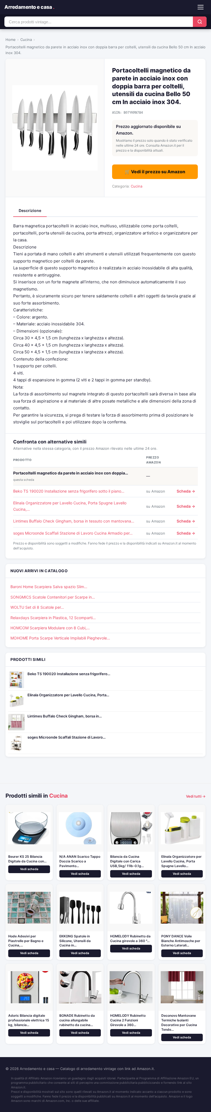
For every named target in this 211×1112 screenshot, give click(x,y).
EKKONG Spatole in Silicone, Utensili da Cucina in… (75, 941)
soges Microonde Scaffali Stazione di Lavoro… (66, 737)
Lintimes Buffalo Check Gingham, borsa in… (64, 716)
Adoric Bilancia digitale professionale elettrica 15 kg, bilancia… (28, 1020)
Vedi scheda (29, 869)
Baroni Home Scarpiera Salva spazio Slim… (48, 586)
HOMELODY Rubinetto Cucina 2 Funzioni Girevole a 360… (128, 1020)
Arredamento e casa (29, 7)
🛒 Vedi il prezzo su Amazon (155, 171)
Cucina (26, 39)
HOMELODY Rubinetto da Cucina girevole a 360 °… (130, 938)
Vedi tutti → (196, 796)
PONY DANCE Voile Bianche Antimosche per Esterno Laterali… (180, 941)
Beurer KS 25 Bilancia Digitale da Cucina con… (27, 858)
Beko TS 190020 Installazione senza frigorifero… (68, 674)
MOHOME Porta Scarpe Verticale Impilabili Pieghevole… (60, 638)
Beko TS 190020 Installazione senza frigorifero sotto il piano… (68, 491)
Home (10, 39)
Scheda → (186, 491)
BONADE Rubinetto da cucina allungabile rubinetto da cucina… (77, 1020)
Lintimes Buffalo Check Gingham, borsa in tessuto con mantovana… (73, 521)
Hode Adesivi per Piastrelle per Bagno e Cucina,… (25, 941)
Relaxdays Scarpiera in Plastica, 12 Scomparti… (53, 617)
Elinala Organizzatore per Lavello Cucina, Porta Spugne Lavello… (181, 861)
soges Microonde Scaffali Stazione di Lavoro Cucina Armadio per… (73, 533)
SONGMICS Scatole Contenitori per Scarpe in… (52, 597)
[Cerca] (200, 21)
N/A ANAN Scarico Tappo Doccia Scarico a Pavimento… (79, 861)
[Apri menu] (201, 7)
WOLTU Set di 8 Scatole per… (37, 607)
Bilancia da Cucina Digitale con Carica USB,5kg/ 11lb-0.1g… (127, 861)
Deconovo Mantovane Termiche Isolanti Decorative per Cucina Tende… (179, 1022)
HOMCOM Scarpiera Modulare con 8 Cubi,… (50, 627)
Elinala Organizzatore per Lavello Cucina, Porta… (68, 695)
